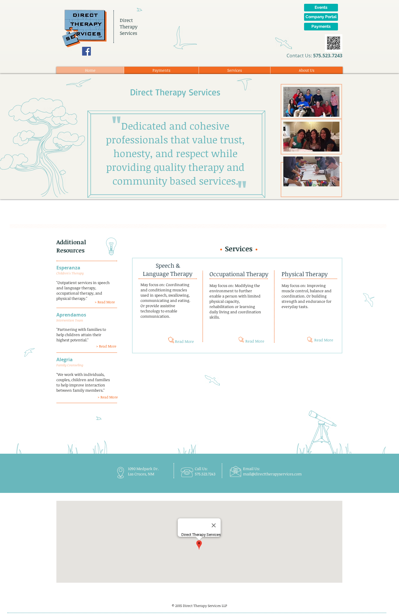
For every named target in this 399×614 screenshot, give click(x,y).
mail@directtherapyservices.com (272, 474)
